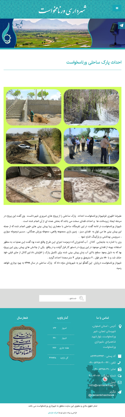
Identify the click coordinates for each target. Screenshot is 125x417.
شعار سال (36, 323)
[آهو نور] (62, 9)
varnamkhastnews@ (101, 395)
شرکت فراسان (53, 412)
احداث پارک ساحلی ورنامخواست (93, 62)
